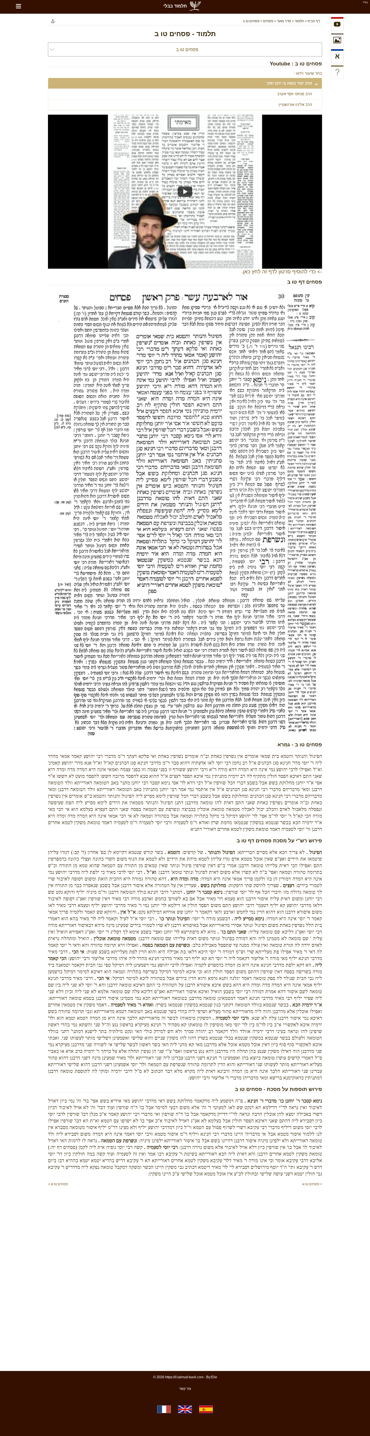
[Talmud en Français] (164, 1409)
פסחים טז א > (58, 1184)
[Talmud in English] (185, 1409)
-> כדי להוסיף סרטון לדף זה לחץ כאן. (282, 271)
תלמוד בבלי (175, 5)
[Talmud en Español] (206, 1409)
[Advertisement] (185, 1199)
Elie (214, 1377)
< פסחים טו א (312, 1184)
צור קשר (185, 1388)
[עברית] (337, 57)
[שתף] (53, 21)
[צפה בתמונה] (337, 41)
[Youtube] (337, 25)
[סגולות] (337, 73)
